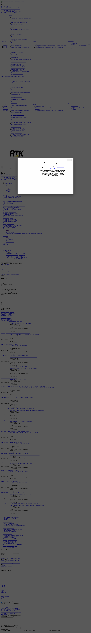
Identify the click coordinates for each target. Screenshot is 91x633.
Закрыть (69, 160)
